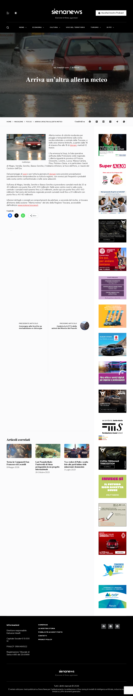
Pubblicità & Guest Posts (50, 632)
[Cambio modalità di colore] (15, 13)
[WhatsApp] (123, 121)
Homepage (43, 625)
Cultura (54, 27)
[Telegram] (117, 121)
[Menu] (8, 13)
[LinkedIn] (103, 121)
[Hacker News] (110, 121)
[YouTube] (117, 626)
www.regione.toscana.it (28, 205)
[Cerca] (8, 27)
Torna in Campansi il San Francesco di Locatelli (18, 463)
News (21, 27)
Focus (76, 68)
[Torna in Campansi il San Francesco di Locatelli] (19, 451)
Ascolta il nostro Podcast (112, 13)
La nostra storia (46, 628)
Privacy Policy (45, 640)
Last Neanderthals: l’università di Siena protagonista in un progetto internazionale (47, 465)
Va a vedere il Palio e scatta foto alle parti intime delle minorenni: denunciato (76, 464)
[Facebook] (89, 121)
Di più (109, 27)
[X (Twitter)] (96, 121)
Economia (37, 27)
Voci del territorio (75, 27)
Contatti (42, 636)
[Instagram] (110, 626)
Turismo (94, 27)
